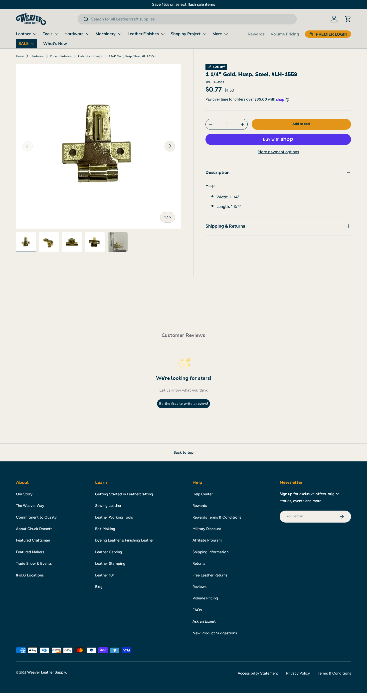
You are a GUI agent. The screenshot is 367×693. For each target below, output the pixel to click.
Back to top (183, 452)
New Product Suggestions (214, 633)
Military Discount (206, 529)
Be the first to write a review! (183, 403)
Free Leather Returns (209, 575)
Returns (198, 563)
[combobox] (187, 19)
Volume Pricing (285, 33)
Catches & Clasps (90, 56)
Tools (47, 33)
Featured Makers (30, 552)
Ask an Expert (204, 621)
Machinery (106, 33)
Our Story (24, 494)
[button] (348, 18)
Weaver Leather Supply (46, 672)
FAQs (197, 610)
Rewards (256, 33)
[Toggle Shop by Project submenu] (204, 34)
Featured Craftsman (33, 540)
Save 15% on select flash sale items (183, 4)
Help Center (202, 494)
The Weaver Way (30, 505)
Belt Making (105, 529)
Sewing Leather (108, 505)
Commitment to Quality (36, 517)
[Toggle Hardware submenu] (88, 34)
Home (20, 56)
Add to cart (301, 124)
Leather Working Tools (114, 517)
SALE (23, 43)
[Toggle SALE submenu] (33, 44)
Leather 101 (104, 575)
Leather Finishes (143, 33)
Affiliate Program (207, 540)
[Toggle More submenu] (226, 34)
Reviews (199, 586)
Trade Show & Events (34, 563)
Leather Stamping (110, 563)
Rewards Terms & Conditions (216, 517)
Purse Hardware (61, 56)
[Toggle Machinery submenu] (120, 34)
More (217, 33)
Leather (23, 33)
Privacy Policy (298, 673)
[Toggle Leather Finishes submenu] (163, 34)
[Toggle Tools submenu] (56, 34)
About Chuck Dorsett (34, 529)
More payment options (278, 151)
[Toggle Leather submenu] (35, 34)
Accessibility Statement (258, 673)
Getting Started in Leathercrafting (124, 494)
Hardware (74, 33)
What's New (55, 43)
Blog (99, 586)
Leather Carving (108, 552)
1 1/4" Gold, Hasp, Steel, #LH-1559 (132, 56)
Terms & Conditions (334, 673)
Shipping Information (210, 552)
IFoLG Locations (30, 575)
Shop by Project (185, 33)
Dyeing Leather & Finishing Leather (124, 540)
